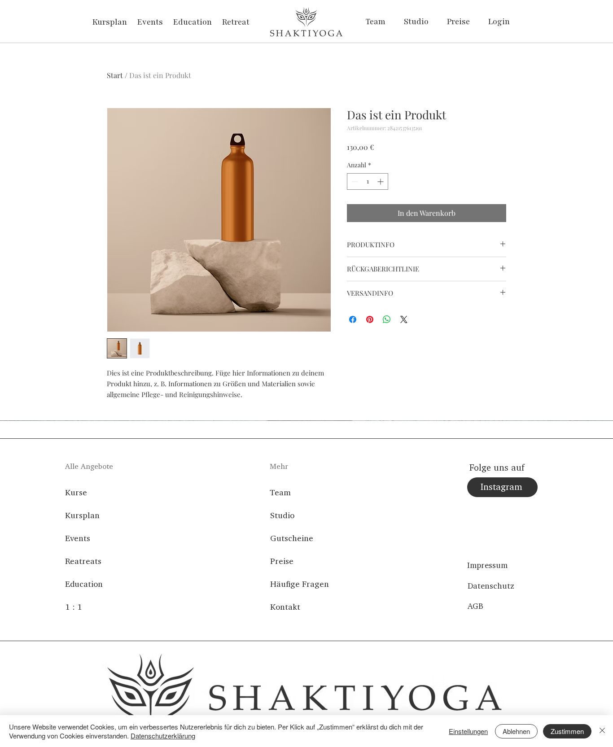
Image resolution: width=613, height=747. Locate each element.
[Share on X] (403, 319)
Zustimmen (567, 731)
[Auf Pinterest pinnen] (369, 319)
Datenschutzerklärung (163, 735)
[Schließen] (602, 731)
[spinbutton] (367, 181)
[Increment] (381, 181)
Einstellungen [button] (468, 731)
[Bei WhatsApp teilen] (386, 319)
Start (115, 75)
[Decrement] (353, 181)
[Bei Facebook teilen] (352, 319)
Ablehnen (516, 731)
